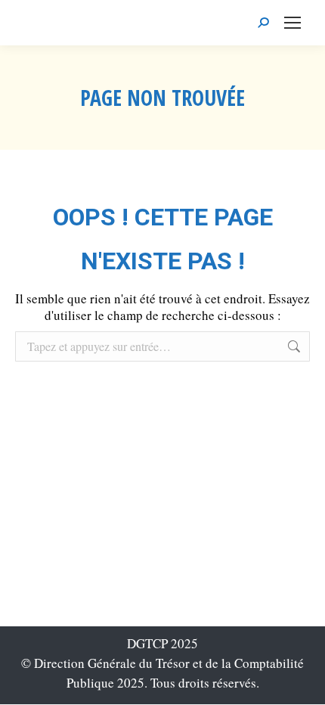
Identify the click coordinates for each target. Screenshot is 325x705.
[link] (292, 23)
